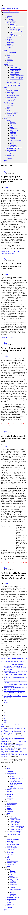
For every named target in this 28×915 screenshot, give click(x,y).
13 (4, 717)
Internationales (14, 128)
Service (6, 102)
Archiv (5, 118)
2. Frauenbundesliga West (17, 75)
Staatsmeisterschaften (16, 140)
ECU (2, 426)
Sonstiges (12, 138)
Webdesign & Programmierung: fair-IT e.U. (11, 761)
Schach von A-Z (11, 115)
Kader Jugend (10, 92)
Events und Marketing (16, 31)
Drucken (6, 187)
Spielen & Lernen (11, 114)
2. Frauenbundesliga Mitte (17, 77)
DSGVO (9, 47)
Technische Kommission (16, 36)
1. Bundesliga (13, 67)
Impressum (10, 46)
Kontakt (9, 17)
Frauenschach (13, 32)
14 (4, 718)
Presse (8, 110)
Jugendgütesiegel (11, 97)
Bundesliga (10, 65)
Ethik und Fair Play (15, 29)
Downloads (10, 105)
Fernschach (10, 60)
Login (8, 107)
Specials (9, 157)
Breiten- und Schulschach (17, 26)
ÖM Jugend (10, 94)
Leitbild (9, 44)
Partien (9, 153)
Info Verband (13, 133)
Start (5, 700)
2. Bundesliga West (15, 70)
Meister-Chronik (11, 150)
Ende (5, 722)
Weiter (5, 720)
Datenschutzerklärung (7, 761)
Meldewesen (10, 42)
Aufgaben (9, 16)
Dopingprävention (12, 52)
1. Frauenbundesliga (15, 69)
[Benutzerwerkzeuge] (1, 353)
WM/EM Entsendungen (13, 95)
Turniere (6, 64)
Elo (4, 162)
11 (4, 714)
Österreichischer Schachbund (9, 759)
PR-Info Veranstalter (12, 112)
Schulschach (10, 100)
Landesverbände (11, 21)
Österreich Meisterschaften (11, 81)
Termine (6, 160)
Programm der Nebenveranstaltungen (10, 252)
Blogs (8, 120)
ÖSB (5, 14)
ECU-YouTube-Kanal (19, 661)
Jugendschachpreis (12, 99)
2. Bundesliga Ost (14, 74)
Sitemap (9, 117)
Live (8, 109)
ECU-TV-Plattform (7, 426)
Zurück (5, 702)
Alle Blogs (12, 122)
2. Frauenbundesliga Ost (16, 79)
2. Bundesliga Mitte (15, 72)
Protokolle (9, 39)
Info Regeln (13, 132)
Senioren (9, 59)
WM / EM (12, 143)
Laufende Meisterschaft (13, 84)
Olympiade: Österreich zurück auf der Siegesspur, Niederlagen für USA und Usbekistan (14, 692)
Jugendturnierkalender (13, 90)
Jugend (11, 34)
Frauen (9, 57)
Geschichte (10, 152)
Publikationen (10, 155)
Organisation (10, 19)
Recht (8, 41)
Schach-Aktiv (10, 104)
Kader (8, 56)
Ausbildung (13, 24)
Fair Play (9, 37)
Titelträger (9, 158)
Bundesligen (13, 27)
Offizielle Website (5, 251)
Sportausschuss (11, 54)
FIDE (12, 337)
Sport (5, 51)
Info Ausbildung (14, 130)
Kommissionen (11, 22)
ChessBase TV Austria (16, 147)
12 (4, 715)
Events (8, 62)
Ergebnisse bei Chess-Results (17, 423)
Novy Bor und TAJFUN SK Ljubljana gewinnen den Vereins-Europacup (13, 665)
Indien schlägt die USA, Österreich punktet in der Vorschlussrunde (15, 672)
